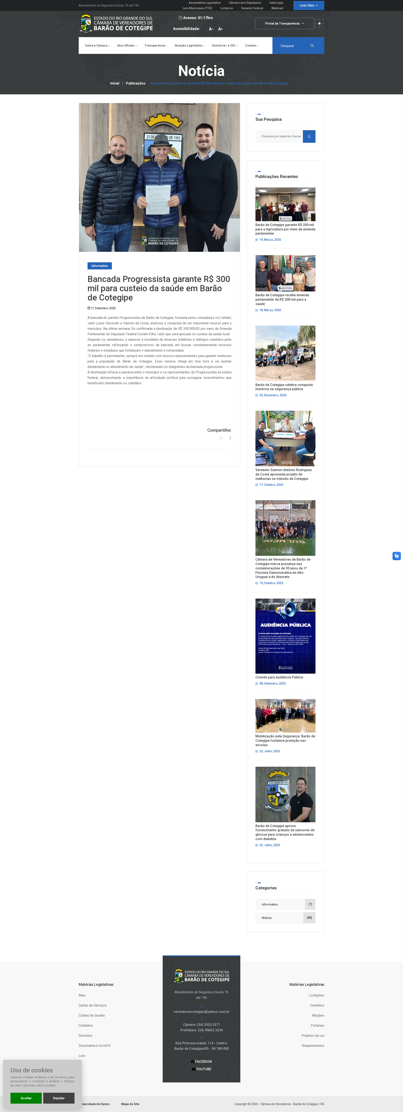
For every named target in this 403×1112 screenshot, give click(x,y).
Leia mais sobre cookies (39, 1085)
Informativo (287, 904)
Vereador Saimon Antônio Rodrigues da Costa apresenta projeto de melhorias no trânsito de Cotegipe (283, 474)
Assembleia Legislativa (205, 2)
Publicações (135, 83)
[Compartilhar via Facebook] (230, 438)
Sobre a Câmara (96, 45)
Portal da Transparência (282, 23)
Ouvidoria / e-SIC (224, 45)
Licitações (316, 995)
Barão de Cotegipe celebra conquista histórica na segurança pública (284, 387)
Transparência (155, 45)
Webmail (277, 8)
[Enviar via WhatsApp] (221, 438)
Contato (251, 45)
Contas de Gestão (92, 1015)
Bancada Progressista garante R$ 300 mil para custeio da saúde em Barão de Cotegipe (219, 83)
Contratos (86, 1026)
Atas (82, 995)
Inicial (114, 83)
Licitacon (226, 8)
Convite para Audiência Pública (279, 677)
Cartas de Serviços (93, 1005)
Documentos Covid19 (94, 1046)
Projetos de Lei (313, 1036)
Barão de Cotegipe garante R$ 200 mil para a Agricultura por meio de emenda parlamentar (285, 229)
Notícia (287, 918)
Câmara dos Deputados (245, 2)
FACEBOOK (203, 1062)
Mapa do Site (130, 1104)
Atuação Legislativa (189, 45)
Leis (82, 1056)
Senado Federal (252, 8)
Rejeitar (59, 1098)
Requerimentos (313, 1046)
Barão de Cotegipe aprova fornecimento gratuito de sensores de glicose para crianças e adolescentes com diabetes (284, 832)
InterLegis (276, 2)
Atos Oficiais (126, 45)
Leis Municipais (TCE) (197, 8)
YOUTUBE (203, 1069)
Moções (318, 1015)
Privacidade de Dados (94, 1104)
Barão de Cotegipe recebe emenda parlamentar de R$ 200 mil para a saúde (282, 299)
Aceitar (26, 1098)
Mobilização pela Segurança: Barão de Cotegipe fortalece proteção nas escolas (285, 740)
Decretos (85, 1036)
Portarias (317, 1026)
